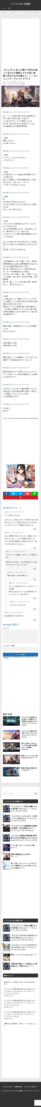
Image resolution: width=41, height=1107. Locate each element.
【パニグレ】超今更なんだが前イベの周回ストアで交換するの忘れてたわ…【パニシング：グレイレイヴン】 (29, 721)
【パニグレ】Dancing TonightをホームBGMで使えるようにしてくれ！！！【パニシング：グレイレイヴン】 (24, 937)
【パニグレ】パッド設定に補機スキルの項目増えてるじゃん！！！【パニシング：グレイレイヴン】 (24, 808)
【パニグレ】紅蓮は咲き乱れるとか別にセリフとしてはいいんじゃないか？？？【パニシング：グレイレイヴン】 (20, 991)
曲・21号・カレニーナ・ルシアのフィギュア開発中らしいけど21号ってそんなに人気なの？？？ (24, 865)
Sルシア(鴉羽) (7, 83)
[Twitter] (13, 494)
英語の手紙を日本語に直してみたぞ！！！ (29, 769)
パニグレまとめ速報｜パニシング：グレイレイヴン (25, 1090)
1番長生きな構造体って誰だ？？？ (16, 1023)
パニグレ (3, 8)
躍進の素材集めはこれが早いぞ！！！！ (21, 855)
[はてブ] (20, 494)
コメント (6, 628)
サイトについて (8, 1086)
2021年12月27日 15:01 (23, 601)
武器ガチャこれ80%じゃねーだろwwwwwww (19, 982)
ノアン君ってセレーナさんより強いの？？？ (23, 846)
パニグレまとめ (13, 12)
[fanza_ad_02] (20, 487)
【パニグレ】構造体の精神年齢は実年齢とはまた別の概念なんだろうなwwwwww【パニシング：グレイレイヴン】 (24, 838)
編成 (19, 83)
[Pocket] (27, 494)
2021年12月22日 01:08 (21, 572)
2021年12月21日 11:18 (18, 512)
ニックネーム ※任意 (8, 645)
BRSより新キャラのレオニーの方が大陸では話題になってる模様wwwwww (29, 746)
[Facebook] (6, 494)
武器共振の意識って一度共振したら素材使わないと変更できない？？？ (24, 965)
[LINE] (34, 494)
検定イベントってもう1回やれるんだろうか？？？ (29, 756)
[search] (36, 794)
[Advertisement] (20, 40)
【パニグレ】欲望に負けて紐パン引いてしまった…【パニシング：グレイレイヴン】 (29, 734)
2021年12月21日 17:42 (18, 532)
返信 (34, 529)
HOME (5, 12)
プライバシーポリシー (31, 1086)
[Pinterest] (20, 497)
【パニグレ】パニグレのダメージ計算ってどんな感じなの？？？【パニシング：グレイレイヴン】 (24, 818)
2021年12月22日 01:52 (22, 583)
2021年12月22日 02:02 (18, 612)
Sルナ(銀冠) (15, 83)
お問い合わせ (18, 1086)
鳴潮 (9, 8)
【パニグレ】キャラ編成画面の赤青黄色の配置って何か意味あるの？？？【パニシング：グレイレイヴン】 (24, 828)
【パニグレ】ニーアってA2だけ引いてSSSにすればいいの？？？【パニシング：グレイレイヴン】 (24, 947)
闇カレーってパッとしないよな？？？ (24, 955)
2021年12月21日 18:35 (19, 551)
